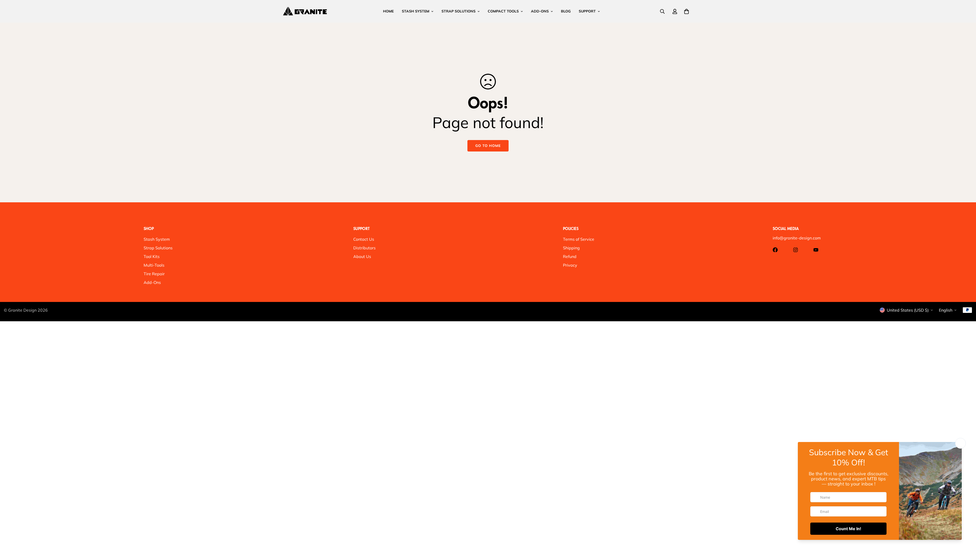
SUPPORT (587, 11)
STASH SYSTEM (415, 11)
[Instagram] (795, 249)
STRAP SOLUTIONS (458, 11)
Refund (569, 256)
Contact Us (363, 239)
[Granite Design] (305, 11)
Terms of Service (578, 239)
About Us (362, 256)
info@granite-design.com (797, 237)
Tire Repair (154, 273)
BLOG (566, 11)
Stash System (157, 239)
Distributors (364, 247)
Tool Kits (152, 256)
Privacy (570, 265)
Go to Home (488, 145)
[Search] (662, 11)
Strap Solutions (158, 247)
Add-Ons (152, 282)
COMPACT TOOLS (503, 11)
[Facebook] (775, 249)
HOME (388, 11)
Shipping (571, 247)
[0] (686, 11)
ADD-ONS (540, 11)
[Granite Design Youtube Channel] (816, 249)
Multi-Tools (154, 265)
